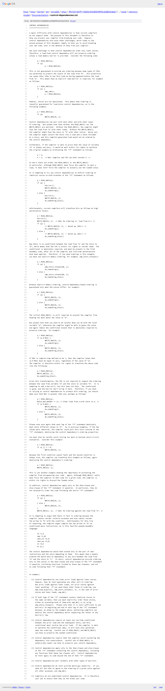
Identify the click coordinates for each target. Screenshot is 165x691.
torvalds (55, 11)
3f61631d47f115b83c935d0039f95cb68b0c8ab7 (92, 11)
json (161, 687)
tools (123, 11)
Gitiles (14, 687)
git (47, 11)
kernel (40, 11)
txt (154, 687)
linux (25, 11)
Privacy (21, 687)
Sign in (160, 4)
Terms (27, 687)
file (73, 21)
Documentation (40, 15)
